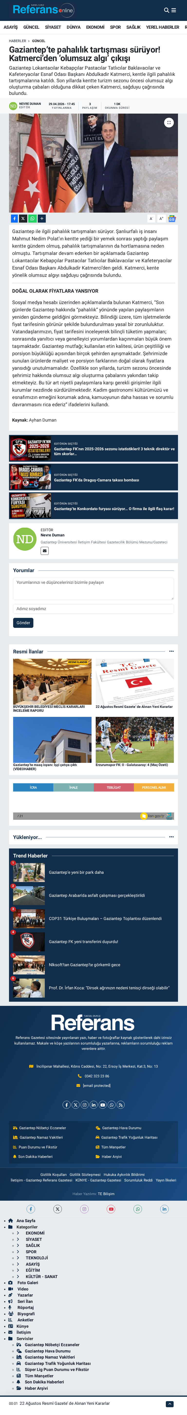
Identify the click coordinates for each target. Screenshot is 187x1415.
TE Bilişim (106, 1194)
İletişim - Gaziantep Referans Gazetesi (41, 1180)
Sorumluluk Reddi (138, 1180)
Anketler (25, 1319)
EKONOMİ (95, 27)
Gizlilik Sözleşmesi (85, 1174)
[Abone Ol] (172, 218)
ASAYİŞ (11, 27)
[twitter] (57, 1209)
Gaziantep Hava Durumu (121, 1128)
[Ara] (166, 10)
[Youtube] (103, 1105)
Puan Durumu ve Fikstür (38, 1147)
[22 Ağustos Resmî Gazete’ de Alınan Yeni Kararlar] (135, 681)
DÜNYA (73, 27)
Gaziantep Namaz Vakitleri (41, 1137)
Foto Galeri (27, 1282)
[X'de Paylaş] (23, 219)
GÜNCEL (31, 27)
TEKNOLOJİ (36, 1257)
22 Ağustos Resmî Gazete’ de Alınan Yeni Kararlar (134, 707)
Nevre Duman (53, 535)
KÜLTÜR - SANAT (41, 1276)
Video (22, 1289)
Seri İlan (25, 1301)
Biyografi (26, 1313)
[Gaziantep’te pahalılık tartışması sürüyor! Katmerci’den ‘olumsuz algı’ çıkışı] (93, 163)
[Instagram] (85, 1105)
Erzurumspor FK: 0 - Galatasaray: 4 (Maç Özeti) (132, 765)
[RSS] (121, 1105)
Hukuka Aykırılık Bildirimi (124, 1174)
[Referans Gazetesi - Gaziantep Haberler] (42, 10)
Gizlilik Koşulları (53, 1174)
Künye (22, 1326)
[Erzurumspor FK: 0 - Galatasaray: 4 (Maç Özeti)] (135, 739)
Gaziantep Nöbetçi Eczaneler (42, 1128)
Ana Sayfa (26, 1220)
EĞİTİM (32, 1270)
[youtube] (111, 1209)
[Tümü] (171, 651)
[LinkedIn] (94, 1105)
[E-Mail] (45, 551)
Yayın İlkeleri (166, 1180)
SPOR (115, 27)
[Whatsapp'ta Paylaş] (32, 219)
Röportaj (25, 1307)
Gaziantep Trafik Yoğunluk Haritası (129, 1137)
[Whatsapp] (112, 1105)
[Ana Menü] (173, 10)
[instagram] (84, 1209)
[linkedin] (164, 1209)
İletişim (24, 1332)
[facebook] (31, 1209)
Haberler (17, 41)
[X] (76, 1105)
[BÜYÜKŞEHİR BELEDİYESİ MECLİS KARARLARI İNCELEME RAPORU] (52, 681)
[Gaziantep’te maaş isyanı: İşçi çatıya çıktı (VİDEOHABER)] (52, 739)
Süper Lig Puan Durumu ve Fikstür (57, 1369)
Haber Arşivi (112, 1156)
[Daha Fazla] (42, 219)
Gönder (23, 622)
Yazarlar (25, 1295)
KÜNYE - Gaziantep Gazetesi (98, 1180)
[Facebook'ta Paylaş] (14, 219)
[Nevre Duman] (25, 538)
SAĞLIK (133, 27)
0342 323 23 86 (97, 1076)
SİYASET (53, 27)
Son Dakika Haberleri (35, 1156)
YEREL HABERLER (162, 27)
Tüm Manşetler (113, 1147)
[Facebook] (67, 1105)
